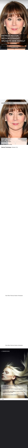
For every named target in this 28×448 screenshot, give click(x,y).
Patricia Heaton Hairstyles (12, 394)
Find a (4, 385)
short (11, 391)
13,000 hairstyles (19, 385)
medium (14, 391)
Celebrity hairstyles (19, 389)
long (18, 391)
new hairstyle (8, 385)
